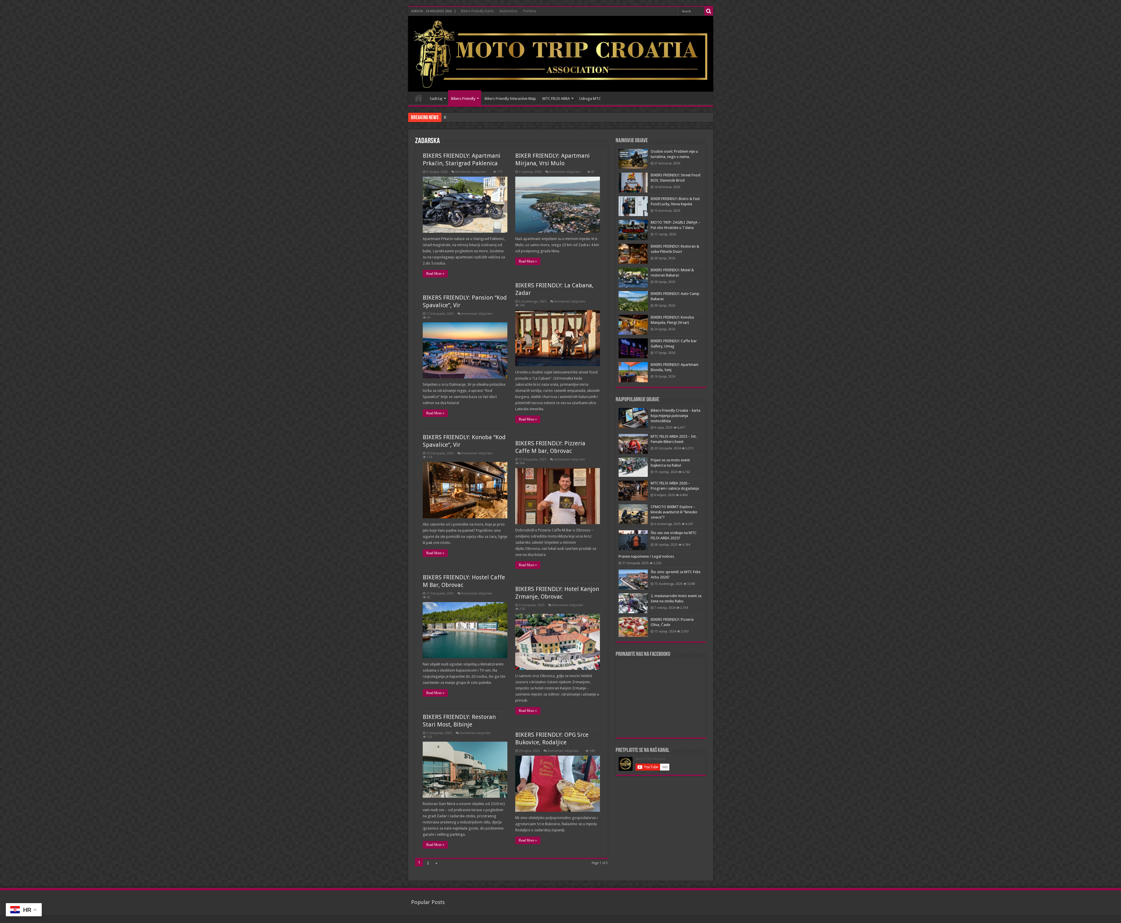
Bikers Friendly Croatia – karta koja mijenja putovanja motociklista (675, 415)
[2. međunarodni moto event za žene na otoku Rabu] (633, 603)
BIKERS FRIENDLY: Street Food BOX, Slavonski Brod (487, 117)
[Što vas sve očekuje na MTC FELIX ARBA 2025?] (633, 540)
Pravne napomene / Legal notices (646, 556)
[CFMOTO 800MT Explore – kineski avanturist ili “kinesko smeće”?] (633, 514)
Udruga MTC (590, 98)
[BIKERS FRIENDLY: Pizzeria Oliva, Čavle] (633, 627)
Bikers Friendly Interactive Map (510, 98)
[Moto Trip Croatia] (560, 54)
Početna (529, 11)
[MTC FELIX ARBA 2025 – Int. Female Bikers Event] (633, 444)
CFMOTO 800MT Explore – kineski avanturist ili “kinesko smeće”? (674, 512)
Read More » (435, 274)
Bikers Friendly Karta (477, 11)
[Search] (708, 11)
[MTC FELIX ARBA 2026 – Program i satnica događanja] (633, 490)
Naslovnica (508, 11)
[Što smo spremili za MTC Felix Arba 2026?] (633, 579)
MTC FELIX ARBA (556, 98)
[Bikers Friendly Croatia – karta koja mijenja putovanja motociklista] (633, 418)
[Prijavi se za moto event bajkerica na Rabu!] (633, 467)
